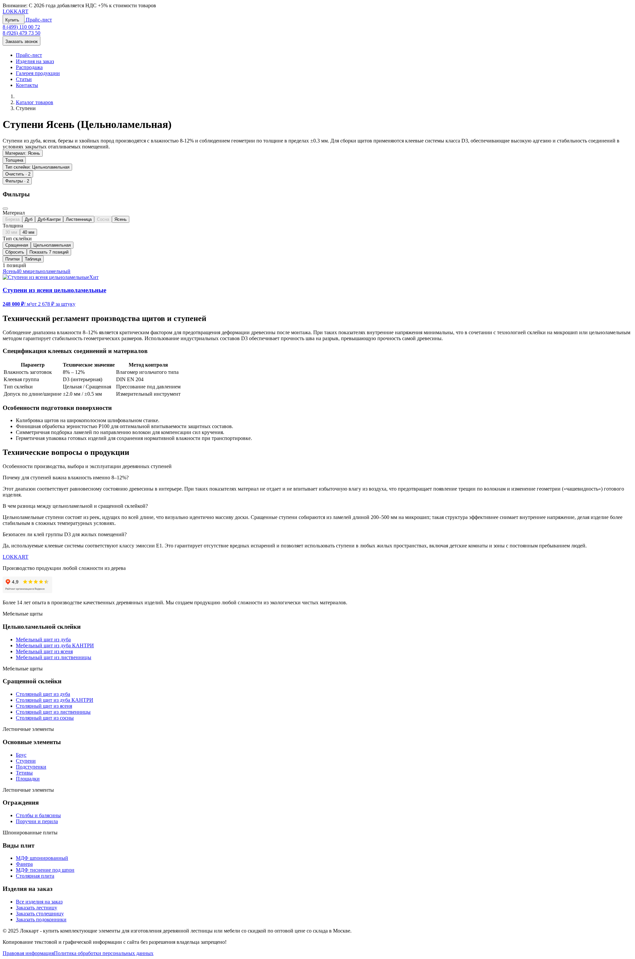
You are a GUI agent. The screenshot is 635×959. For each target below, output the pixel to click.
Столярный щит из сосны (45, 718)
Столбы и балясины (38, 815)
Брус (21, 755)
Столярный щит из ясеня (44, 706)
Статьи (24, 79)
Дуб (28, 219)
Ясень (120, 219)
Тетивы (24, 773)
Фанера (24, 864)
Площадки (28, 778)
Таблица (33, 259)
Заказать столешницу (40, 913)
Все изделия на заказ (39, 901)
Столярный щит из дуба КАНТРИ (54, 700)
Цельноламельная (52, 245)
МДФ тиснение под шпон (45, 870)
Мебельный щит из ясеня (44, 651)
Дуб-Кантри (49, 219)
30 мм (11, 232)
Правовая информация (28, 953)
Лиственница (79, 219)
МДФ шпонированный (42, 858)
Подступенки (31, 767)
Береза (12, 219)
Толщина (14, 160)
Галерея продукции (38, 73)
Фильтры (17, 181)
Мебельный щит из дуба (43, 639)
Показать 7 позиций (48, 252)
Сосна (103, 219)
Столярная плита (35, 876)
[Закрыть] (5, 209)
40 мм (28, 232)
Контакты (27, 85)
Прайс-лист (38, 19)
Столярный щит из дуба (43, 694)
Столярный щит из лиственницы (53, 712)
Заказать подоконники (41, 919)
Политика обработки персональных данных (103, 953)
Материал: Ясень (22, 153)
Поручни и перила (37, 821)
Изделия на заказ (35, 61)
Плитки (12, 259)
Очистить (17, 174)
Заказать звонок (21, 41)
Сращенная (16, 245)
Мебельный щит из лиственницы (53, 657)
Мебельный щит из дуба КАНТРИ (55, 645)
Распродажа (29, 67)
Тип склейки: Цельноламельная (37, 167)
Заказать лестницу (36, 907)
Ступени (26, 761)
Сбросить (14, 252)
